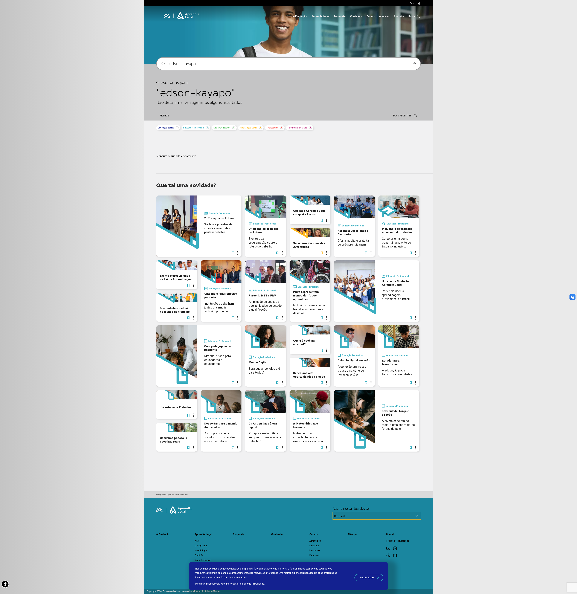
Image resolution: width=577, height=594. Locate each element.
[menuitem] (414, 3)
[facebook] (389, 555)
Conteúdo (356, 16)
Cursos (370, 16)
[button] (233, 253)
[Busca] (417, 16)
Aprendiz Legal (320, 16)
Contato (399, 16)
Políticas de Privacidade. (251, 583)
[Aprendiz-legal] (188, 16)
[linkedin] (396, 555)
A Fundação (300, 16)
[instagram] (396, 548)
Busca (411, 16)
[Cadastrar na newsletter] (416, 515)
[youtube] (389, 548)
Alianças (384, 16)
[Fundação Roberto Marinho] (167, 16)
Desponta (340, 16)
